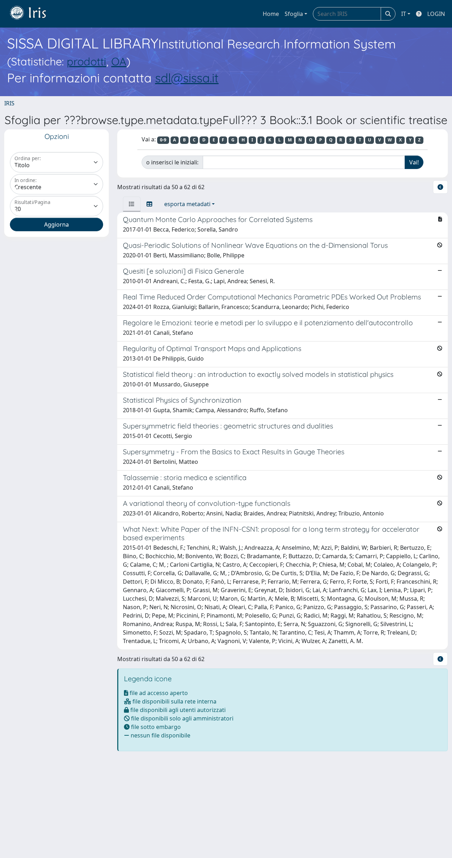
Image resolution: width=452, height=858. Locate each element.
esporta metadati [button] (187, 204)
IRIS (9, 103)
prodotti (86, 61)
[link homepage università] (33, 13)
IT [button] (403, 14)
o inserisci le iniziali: (172, 162)
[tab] (132, 204)
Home (271, 14)
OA (118, 61)
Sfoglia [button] (294, 14)
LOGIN (436, 14)
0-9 (163, 140)
